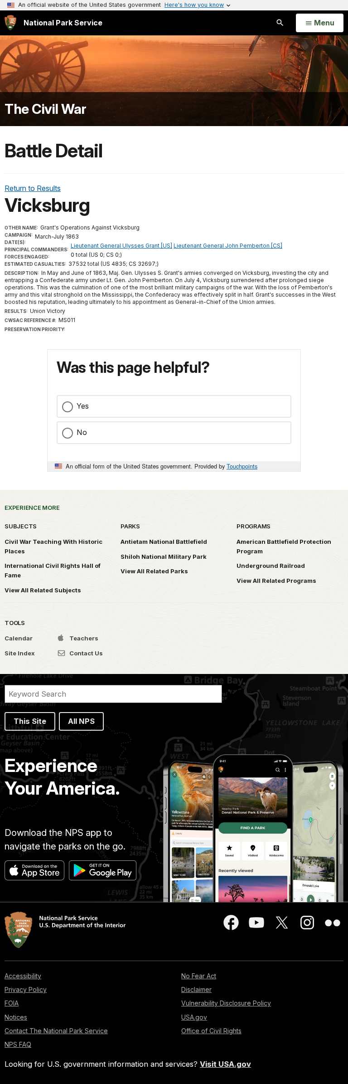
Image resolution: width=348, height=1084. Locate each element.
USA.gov (194, 1017)
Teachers (83, 638)
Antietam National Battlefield (164, 541)
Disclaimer (196, 989)
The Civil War (46, 109)
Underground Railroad (271, 565)
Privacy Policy (26, 989)
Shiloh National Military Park (164, 556)
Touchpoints (242, 466)
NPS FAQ (18, 1044)
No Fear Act (198, 976)
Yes (83, 405)
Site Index (20, 653)
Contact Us (85, 653)
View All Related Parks (154, 571)
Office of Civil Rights (211, 1031)
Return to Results (33, 188)
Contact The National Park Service (56, 1031)
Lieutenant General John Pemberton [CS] (228, 245)
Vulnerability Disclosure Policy (226, 1003)
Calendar (19, 638)
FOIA (12, 1003)
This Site (30, 721)
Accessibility (23, 976)
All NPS (81, 721)
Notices (16, 1017)
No (82, 432)
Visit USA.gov (225, 1064)
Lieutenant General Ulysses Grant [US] (121, 245)
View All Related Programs (276, 580)
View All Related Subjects (43, 590)
